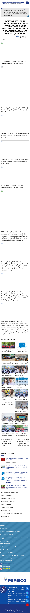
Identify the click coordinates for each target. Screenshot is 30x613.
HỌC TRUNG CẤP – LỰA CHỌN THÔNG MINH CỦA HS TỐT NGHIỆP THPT (17, 467)
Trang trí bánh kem (6, 495)
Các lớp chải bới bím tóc (8, 501)
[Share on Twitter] (18, 36)
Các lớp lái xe (5, 516)
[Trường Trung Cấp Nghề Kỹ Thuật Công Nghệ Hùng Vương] (13, 3)
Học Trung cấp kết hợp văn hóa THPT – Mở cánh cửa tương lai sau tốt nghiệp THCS (17, 487)
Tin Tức (12, 9)
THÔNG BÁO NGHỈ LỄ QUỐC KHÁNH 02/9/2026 (17, 459)
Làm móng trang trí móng (8, 498)
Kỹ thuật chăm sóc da (7, 507)
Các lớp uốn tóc (5, 510)
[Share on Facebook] (17, 36)
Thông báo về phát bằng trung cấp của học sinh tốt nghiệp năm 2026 (17, 473)
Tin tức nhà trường (20, 9)
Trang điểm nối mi (6, 504)
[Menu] (27, 2)
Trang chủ (6, 9)
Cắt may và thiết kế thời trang (9, 492)
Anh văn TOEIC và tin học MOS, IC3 (11, 513)
